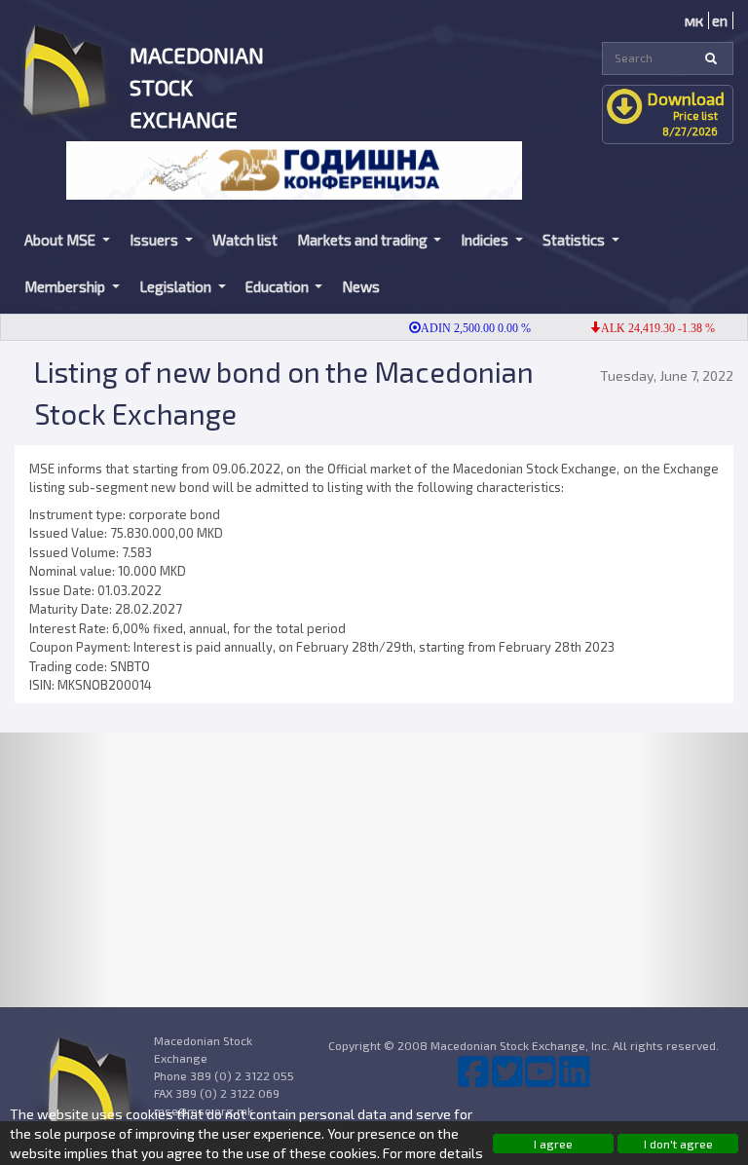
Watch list (245, 239)
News (361, 286)
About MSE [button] (61, 239)
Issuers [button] (155, 239)
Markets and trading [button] (363, 239)
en (720, 20)
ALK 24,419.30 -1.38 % (648, 328)
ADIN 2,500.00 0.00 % (466, 328)
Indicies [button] (486, 239)
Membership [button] (66, 286)
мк (694, 20)
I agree (553, 1143)
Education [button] (278, 286)
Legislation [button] (176, 286)
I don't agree (678, 1143)
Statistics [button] (575, 239)
